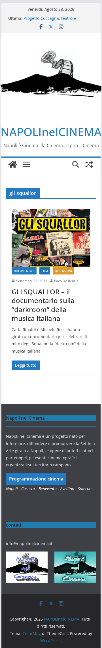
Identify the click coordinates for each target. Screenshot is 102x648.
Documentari (24, 271)
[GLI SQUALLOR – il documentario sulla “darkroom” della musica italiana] (51, 238)
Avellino (67, 488)
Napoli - (13, 488)
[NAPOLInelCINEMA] (13, 164)
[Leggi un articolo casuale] (89, 164)
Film (45, 271)
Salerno (85, 488)
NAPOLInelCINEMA (51, 132)
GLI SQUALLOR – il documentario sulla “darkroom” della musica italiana (43, 305)
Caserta (28, 488)
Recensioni (63, 271)
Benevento (48, 488)
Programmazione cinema (36, 479)
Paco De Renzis (66, 280)
